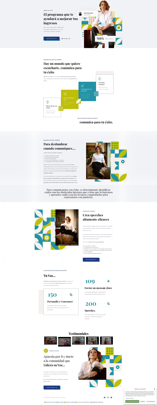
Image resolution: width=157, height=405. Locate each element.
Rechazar (143, 401)
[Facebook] (111, 397)
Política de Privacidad (51, 402)
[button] (154, 389)
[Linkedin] (104, 397)
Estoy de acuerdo (50, 343)
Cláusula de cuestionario (97, 402)
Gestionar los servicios (130, 398)
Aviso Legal (60, 402)
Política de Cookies (69, 402)
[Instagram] (107, 397)
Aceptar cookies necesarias (132, 401)
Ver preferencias (150, 401)
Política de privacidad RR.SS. (83, 402)
